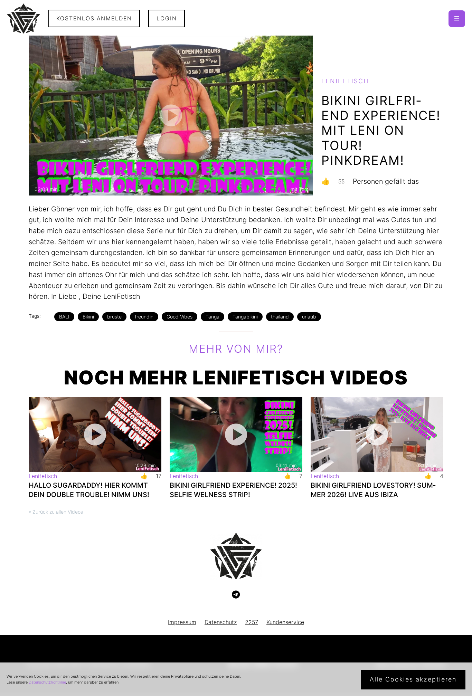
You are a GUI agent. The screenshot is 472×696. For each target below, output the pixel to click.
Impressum (182, 622)
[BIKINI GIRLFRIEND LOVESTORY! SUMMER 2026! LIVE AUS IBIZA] (377, 434)
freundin (144, 317)
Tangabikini (245, 317)
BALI (64, 317)
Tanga (212, 317)
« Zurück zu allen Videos (56, 512)
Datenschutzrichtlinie (47, 682)
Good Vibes (179, 317)
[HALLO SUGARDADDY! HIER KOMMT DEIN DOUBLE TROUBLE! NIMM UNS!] (95, 434)
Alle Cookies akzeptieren (413, 679)
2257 (251, 622)
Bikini (88, 317)
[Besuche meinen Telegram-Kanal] (236, 594)
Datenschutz (221, 622)
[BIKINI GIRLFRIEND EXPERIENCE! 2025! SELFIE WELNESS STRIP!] (236, 434)
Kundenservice (285, 622)
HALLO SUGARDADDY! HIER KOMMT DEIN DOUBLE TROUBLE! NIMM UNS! (89, 490)
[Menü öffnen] (457, 19)
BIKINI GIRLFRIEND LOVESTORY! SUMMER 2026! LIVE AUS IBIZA (373, 490)
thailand (280, 317)
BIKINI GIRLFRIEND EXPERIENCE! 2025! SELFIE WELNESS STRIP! (233, 490)
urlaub (309, 317)
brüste (114, 317)
